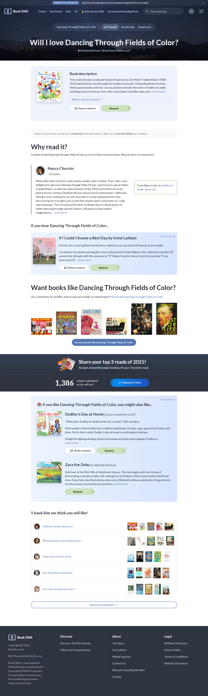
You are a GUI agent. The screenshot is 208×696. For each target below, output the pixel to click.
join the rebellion (125, 133)
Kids (68, 11)
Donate (117, 676)
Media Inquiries (121, 656)
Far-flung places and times (58, 572)
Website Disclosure (176, 663)
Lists (145, 27)
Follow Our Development (75, 650)
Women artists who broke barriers (62, 540)
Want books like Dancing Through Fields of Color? (103, 287)
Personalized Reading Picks (123, 11)
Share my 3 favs (131, 382)
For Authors (119, 650)
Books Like (128, 27)
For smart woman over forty (59, 589)
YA (76, 11)
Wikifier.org (35, 656)
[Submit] (146, 11)
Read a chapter (87, 108)
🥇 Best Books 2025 (92, 11)
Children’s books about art (58, 526)
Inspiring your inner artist (57, 556)
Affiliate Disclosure (175, 643)
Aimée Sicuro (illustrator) (116, 50)
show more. (159, 91)
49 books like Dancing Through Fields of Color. (136, 296)
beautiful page (99, 367)
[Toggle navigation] (201, 11)
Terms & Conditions (176, 656)
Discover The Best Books (75, 643)
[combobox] (163, 11)
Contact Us (119, 663)
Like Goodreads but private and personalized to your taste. (115, 2)
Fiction (42, 11)
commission (78, 133)
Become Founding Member (128, 670)
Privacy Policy (172, 650)
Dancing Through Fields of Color (76, 27)
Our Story (118, 643)
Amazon (113, 108)
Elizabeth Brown (90, 50)
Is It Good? (110, 27)
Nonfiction (56, 11)
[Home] (18, 11)
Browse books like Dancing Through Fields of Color (104, 342)
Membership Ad (168, 236)
